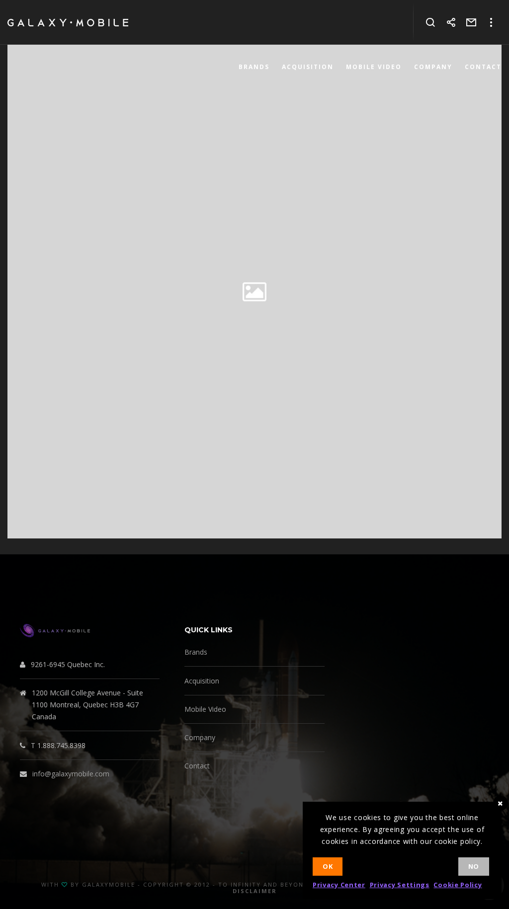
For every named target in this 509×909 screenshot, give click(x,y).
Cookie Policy (457, 884)
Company (199, 737)
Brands (195, 652)
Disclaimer (255, 891)
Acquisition (201, 680)
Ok (328, 866)
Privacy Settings (399, 884)
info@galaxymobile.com (70, 773)
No (473, 866)
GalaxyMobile (108, 884)
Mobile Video (205, 709)
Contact (197, 765)
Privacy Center (339, 884)
